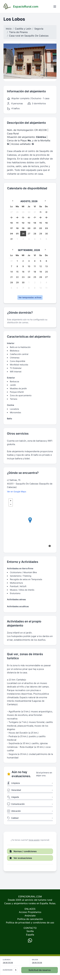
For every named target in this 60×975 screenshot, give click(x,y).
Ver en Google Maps (16, 491)
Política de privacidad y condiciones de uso (30, 922)
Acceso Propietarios (30, 912)
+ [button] (11, 500)
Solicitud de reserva (40, 970)
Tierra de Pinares (18, 32)
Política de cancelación (30, 919)
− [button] (11, 504)
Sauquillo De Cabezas (36, 35)
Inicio (9, 28)
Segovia (38, 28)
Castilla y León (23, 28)
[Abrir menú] (55, 6)
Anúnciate (30, 915)
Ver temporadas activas (30, 297)
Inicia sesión (34, 840)
